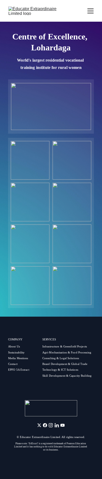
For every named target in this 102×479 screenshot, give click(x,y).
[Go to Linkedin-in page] (57, 425)
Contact (13, 363)
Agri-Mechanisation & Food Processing (66, 352)
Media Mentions (18, 358)
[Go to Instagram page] (51, 425)
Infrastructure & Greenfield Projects (64, 346)
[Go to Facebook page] (45, 425)
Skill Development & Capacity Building (67, 375)
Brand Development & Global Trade (65, 363)
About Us (14, 346)
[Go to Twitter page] (39, 425)
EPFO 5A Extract (19, 369)
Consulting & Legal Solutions (60, 358)
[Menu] (90, 11)
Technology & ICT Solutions (60, 369)
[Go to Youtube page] (62, 425)
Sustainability (16, 352)
